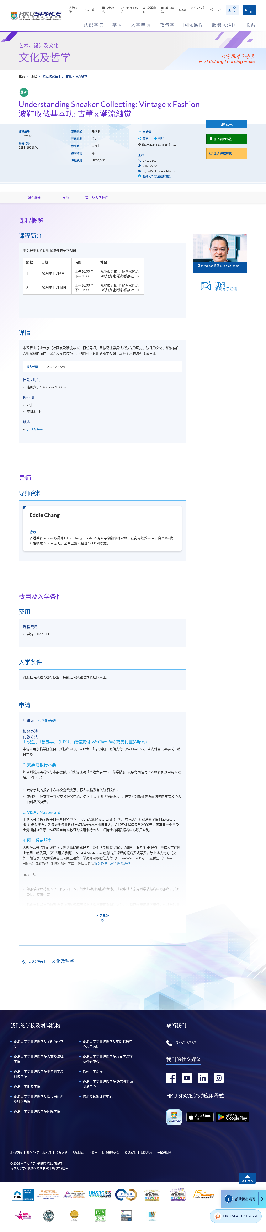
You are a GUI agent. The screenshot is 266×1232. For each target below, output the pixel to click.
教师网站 (78, 1152)
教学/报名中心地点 (39, 1152)
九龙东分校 (35, 430)
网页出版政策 (111, 1152)
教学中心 (149, 9)
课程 (34, 76)
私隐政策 (130, 1152)
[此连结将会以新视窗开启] (200, 1117)
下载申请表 (49, 720)
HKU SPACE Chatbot (240, 1216)
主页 (22, 76)
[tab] (102, 220)
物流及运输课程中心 (98, 1096)
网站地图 (147, 1152)
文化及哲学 (45, 57)
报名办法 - (112, 863)
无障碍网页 (164, 1152)
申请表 (147, 131)
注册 (250, 9)
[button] (219, 10)
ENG (86, 9)
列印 (161, 138)
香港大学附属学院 (27, 1086)
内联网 (93, 1152)
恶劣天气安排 (198, 9)
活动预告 (109, 9)
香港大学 (73, 9)
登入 (234, 10)
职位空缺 (16, 1152)
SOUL (182, 9)
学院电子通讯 (226, 286)
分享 (145, 138)
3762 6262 (186, 1042)
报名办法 (227, 124)
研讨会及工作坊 (129, 9)
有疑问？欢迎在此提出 (157, 176)
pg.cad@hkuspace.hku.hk (159, 171)
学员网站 (167, 9)
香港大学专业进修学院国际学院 (37, 1111)
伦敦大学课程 (93, 1071)
